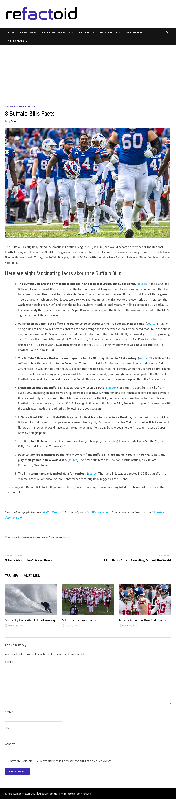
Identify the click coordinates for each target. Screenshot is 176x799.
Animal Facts (28, 32)
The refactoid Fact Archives (75, 793)
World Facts (134, 32)
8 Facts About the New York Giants (142, 620)
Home (11, 32)
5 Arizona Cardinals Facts (79, 620)
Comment (12, 661)
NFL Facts (10, 106)
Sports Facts (108, 32)
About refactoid (47, 793)
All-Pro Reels (51, 512)
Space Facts (86, 32)
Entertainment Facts (56, 32)
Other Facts (16, 41)
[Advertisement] (88, 71)
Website (10, 744)
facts (13, 121)
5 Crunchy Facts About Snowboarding (30, 620)
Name (9, 711)
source (142, 284)
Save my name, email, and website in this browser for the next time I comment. (60, 761)
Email (9, 727)
